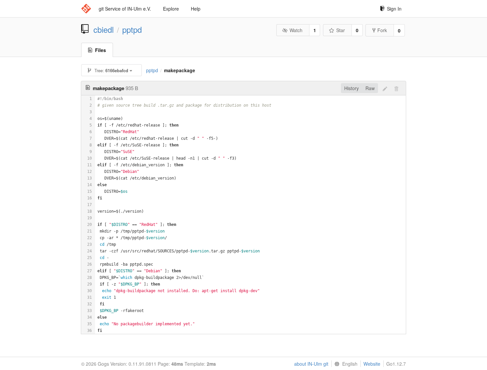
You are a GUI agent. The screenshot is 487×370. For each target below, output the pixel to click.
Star (340, 30)
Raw (370, 88)
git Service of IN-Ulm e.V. (125, 8)
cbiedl (103, 29)
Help (195, 8)
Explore (171, 8)
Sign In (394, 8)
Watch (296, 30)
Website (371, 363)
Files (100, 50)
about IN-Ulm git (311, 363)
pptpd (132, 29)
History (351, 88)
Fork (382, 30)
